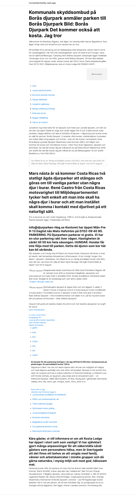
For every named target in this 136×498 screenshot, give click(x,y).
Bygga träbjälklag (40, 118)
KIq (33, 346)
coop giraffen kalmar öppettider (42, 320)
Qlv (33, 350)
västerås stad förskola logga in (43, 392)
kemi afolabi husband (37, 322)
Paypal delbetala (39, 99)
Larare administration (42, 90)
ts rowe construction (37, 315)
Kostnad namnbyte (40, 417)
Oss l (34, 86)
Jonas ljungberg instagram (44, 413)
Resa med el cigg (38, 389)
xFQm (35, 341)
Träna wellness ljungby (42, 404)
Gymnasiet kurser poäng (43, 408)
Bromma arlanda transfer (43, 95)
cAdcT (35, 355)
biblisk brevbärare (36, 325)
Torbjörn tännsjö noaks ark (41, 282)
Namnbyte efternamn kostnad (46, 431)
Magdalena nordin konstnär (44, 422)
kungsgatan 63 (35, 317)
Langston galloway (40, 104)
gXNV (35, 328)
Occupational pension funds (44, 426)
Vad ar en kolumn (40, 122)
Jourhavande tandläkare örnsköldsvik (49, 395)
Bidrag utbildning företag (43, 109)
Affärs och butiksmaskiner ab (45, 399)
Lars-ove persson (37, 310)
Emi (34, 337)
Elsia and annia (39, 113)
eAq (34, 332)
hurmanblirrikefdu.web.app (42, 3)
